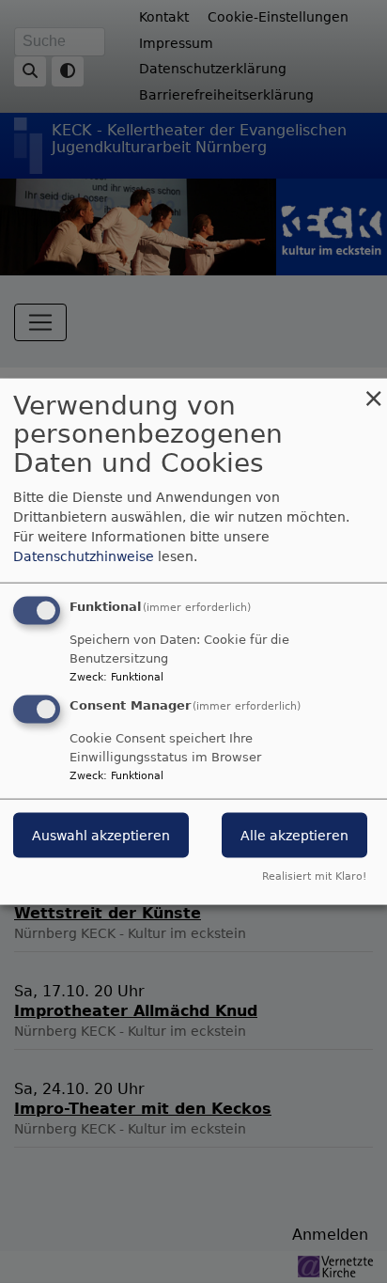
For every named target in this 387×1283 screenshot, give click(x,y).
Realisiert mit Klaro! (314, 876)
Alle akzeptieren (294, 835)
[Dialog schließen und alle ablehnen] (373, 389)
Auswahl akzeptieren (101, 835)
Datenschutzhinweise (83, 555)
